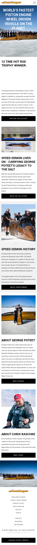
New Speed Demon (18, 497)
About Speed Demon (18, 287)
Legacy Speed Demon (19, 500)
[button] (34, 2)
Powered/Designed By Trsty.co (18, 532)
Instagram (18, 524)
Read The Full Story (18, 196)
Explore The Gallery (18, 118)
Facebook (18, 521)
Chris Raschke (18, 506)
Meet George (18, 381)
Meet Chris (18, 455)
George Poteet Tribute (18, 540)
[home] (11, 2)
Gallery (18, 510)
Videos (18, 513)
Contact (18, 518)
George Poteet (18, 503)
